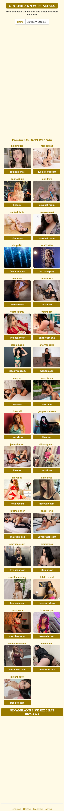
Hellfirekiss (17, 145)
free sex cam (17, 702)
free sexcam (17, 304)
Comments (20, 140)
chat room (17, 238)
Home (20, 21)
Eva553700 (47, 245)
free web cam (46, 503)
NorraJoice (17, 610)
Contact (27, 809)
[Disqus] (32, 759)
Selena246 (47, 643)
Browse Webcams (36, 21)
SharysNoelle (47, 344)
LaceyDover (47, 378)
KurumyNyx (47, 610)
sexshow (47, 304)
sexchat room (46, 204)
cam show (17, 437)
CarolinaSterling (17, 577)
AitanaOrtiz (47, 278)
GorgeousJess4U (47, 411)
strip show (47, 570)
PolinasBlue (17, 178)
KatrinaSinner (17, 510)
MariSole (17, 278)
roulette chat (17, 171)
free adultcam (17, 271)
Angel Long (47, 510)
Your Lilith (47, 311)
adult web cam (17, 669)
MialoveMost (47, 212)
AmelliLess (46, 477)
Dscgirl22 (17, 245)
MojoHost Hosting (42, 809)
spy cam (47, 404)
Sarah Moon (17, 344)
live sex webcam (47, 171)
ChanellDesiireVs (17, 643)
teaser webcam (17, 370)
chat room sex (47, 337)
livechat (46, 437)
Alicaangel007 (46, 444)
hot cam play (47, 271)
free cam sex (17, 603)
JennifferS (47, 178)
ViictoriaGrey (17, 311)
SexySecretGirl (17, 544)
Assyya (17, 378)
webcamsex (46, 370)
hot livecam (17, 503)
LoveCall (17, 411)
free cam (17, 404)
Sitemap (16, 809)
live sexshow (17, 337)
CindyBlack (47, 544)
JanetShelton (17, 444)
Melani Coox (17, 676)
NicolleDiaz (47, 145)
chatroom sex (17, 536)
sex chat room (17, 636)
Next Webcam (41, 140)
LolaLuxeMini (47, 577)
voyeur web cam (47, 536)
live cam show (47, 603)
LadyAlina (17, 477)
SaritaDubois (17, 212)
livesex (17, 204)
